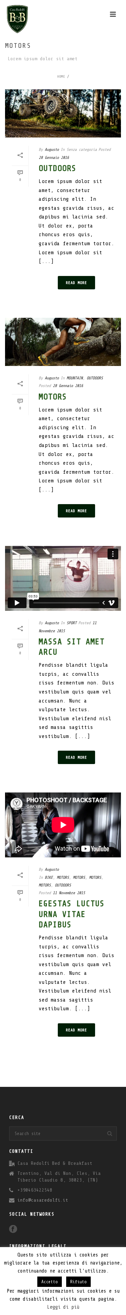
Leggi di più (63, 1307)
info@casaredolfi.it (42, 1200)
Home (61, 76)
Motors (53, 396)
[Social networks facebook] (13, 1229)
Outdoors (57, 168)
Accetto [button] (49, 1281)
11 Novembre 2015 (69, 892)
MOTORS (63, 877)
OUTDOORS (95, 378)
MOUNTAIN (75, 378)
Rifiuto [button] (78, 1281)
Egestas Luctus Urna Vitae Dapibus (71, 914)
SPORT (72, 623)
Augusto (52, 149)
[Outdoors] (63, 113)
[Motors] (63, 342)
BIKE (49, 877)
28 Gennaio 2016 (54, 157)
